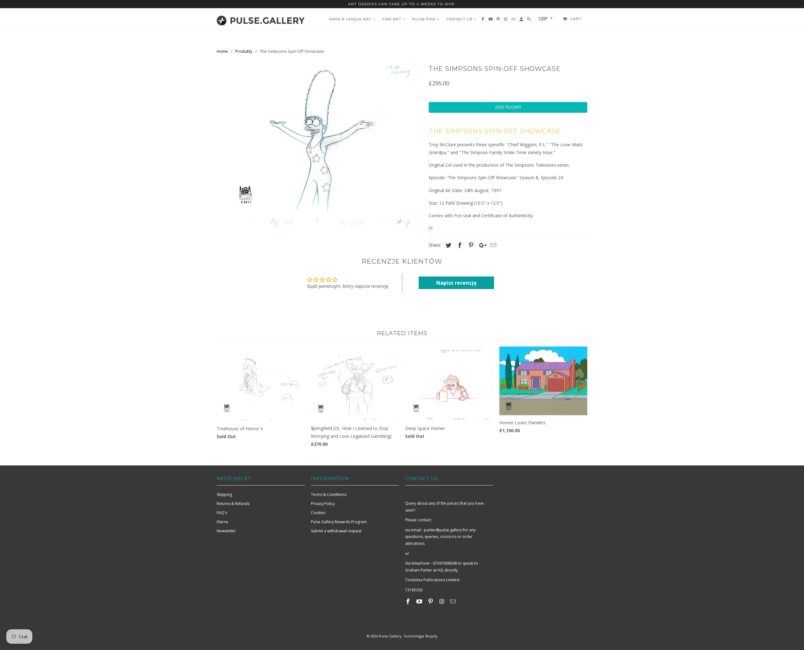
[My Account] (521, 21)
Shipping (224, 494)
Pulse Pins (425, 19)
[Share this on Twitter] (448, 245)
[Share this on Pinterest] (470, 245)
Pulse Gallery (390, 636)
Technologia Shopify (420, 636)
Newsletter (226, 531)
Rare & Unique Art (352, 19)
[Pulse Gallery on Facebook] (408, 601)
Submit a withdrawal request (336, 531)
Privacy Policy (323, 503)
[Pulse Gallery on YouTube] (419, 601)
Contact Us (461, 19)
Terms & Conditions (328, 494)
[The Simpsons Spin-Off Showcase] (319, 145)
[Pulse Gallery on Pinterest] (431, 601)
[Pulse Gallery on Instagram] (442, 601)
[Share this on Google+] (481, 245)
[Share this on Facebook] (459, 245)
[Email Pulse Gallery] (453, 601)
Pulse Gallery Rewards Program (339, 521)
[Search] (529, 21)
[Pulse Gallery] (261, 19)
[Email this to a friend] (492, 245)
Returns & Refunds (233, 503)
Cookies (318, 512)
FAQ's (222, 512)
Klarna (222, 521)
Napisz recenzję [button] (456, 282)
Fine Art (393, 19)
